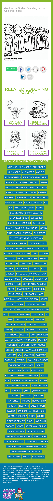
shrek (32, 416)
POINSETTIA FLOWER (28, 375)
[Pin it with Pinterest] (43, 69)
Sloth (30, 421)
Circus (9, 248)
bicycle (38, 203)
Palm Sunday (41, 360)
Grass (11, 289)
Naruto (19, 350)
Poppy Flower (19, 380)
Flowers (34, 269)
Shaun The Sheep (17, 416)
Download (11, 69)
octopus (10, 360)
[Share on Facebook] (20, 69)
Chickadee (39, 233)
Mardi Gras (30, 340)
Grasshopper (23, 289)
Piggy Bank (37, 370)
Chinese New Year (19, 238)
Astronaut (22, 182)
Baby (31, 187)
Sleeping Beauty (16, 421)
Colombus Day (32, 248)
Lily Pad (24, 335)
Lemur (8, 330)
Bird (16, 208)
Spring (42, 426)
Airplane (12, 167)
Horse (43, 299)
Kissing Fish (37, 309)
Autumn (34, 182)
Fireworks (26, 263)
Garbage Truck (37, 274)
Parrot (39, 365)
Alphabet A (25, 167)
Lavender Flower (36, 324)
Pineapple (10, 375)
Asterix (10, 182)
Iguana (19, 304)
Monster (12, 345)
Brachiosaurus (33, 213)
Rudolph (12, 406)
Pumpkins (17, 391)
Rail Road (14, 396)
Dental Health (22, 253)
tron (43, 446)
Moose (41, 345)
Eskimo (43, 258)
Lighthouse (11, 335)
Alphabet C (14, 172)
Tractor (11, 446)
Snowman (40, 421)
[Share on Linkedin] (22, 77)
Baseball (10, 197)
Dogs (34, 253)
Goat (18, 279)
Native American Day (36, 350)
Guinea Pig (39, 289)
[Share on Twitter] (28, 69)
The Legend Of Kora (37, 441)
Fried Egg (21, 274)
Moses (9, 350)
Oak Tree (41, 355)
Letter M (19, 330)
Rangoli (25, 401)
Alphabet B (39, 167)
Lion (33, 335)
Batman (37, 197)
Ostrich (21, 360)
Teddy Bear (40, 436)
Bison (24, 208)
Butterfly (38, 223)
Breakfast (15, 218)
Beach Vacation (13, 203)
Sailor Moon (38, 406)
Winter (26, 457)
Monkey (42, 340)
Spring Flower (16, 431)
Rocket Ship (39, 401)
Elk (36, 258)
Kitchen (13, 314)
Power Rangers (21, 385)
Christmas (37, 238)
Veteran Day (35, 451)
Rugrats (24, 406)
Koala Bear (38, 314)
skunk (40, 416)
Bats (45, 197)
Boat (31, 208)
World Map (38, 457)
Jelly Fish (9, 309)
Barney (42, 192)
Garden (9, 279)
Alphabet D (28, 172)
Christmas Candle (17, 243)
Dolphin (43, 253)
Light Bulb (41, 330)
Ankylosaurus (13, 177)
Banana (10, 192)
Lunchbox (16, 340)
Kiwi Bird (25, 314)
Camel (9, 228)
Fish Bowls (21, 269)
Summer (10, 436)
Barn (33, 192)
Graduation (40, 279)
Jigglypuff (23, 309)
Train (21, 446)
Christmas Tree (37, 243)
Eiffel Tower (24, 258)
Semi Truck (39, 411)
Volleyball (14, 457)
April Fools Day (31, 177)
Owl (29, 360)
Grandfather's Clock (34, 284)
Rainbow (39, 396)
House (10, 304)
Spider (19, 426)
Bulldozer (37, 218)
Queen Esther (39, 391)
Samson (11, 411)
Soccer (10, 426)
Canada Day (32, 228)
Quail (27, 391)
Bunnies (26, 223)
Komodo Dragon (23, 319)
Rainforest (13, 401)
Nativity (11, 355)
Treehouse (32, 446)
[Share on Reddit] (35, 69)
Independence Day (35, 304)
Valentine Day (18, 451)
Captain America (23, 233)
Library (30, 330)
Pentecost (15, 370)
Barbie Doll (22, 192)
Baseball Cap (24, 197)
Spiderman (31, 426)
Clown (18, 248)
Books (39, 208)
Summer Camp (24, 436)
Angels (40, 172)
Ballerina (41, 187)
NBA (19, 355)
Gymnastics (15, 294)
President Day (39, 385)
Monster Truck (27, 345)
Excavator (12, 263)
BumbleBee (14, 223)
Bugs (26, 218)
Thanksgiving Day (14, 441)
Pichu (26, 370)
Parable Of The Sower (21, 365)
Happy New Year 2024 (27, 299)
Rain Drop (26, 396)
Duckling (10, 258)
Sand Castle (24, 411)
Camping (19, 228)
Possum (33, 380)
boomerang (16, 213)
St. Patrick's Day (35, 431)
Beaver (28, 203)
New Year (28, 355)
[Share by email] (30, 77)
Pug (7, 391)
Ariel (45, 177)
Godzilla (28, 279)
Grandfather (13, 284)
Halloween (30, 294)
